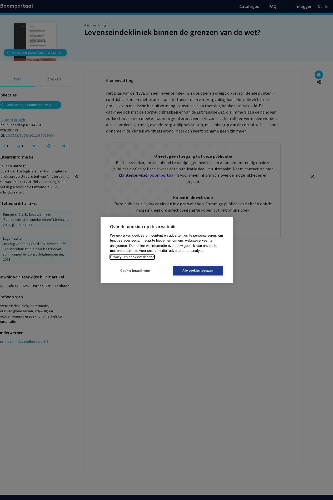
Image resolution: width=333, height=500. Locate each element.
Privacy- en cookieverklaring (132, 257)
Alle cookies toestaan (197, 270)
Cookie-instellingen (135, 271)
